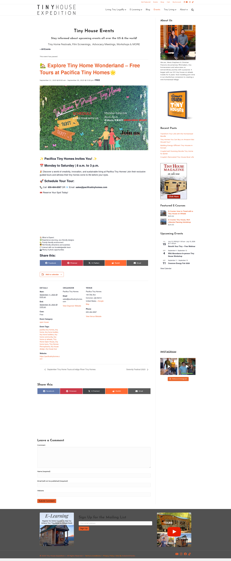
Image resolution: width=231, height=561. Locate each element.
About (183, 10)
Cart (168, 2)
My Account (177, 2)
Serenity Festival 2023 (136, 369)
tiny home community (48, 335)
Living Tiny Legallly (114, 10)
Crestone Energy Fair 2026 (179, 263)
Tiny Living (169, 10)
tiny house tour (51, 349)
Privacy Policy (108, 556)
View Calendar (165, 268)
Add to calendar (52, 274)
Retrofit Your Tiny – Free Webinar (181, 246)
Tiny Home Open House (48, 340)
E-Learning (135, 10)
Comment (41, 445)
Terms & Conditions (93, 556)
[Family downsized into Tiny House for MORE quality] (168, 366)
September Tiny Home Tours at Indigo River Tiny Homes (71, 369)
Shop (162, 2)
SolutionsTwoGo (128, 556)
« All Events (45, 49)
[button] (177, 554)
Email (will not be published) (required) (52, 481)
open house (44, 322)
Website (40, 491)
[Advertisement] (94, 214)
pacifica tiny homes (47, 329)
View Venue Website (93, 316)
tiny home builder (51, 332)
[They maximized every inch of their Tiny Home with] (187, 366)
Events (155, 2)
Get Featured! (146, 2)
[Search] (191, 10)
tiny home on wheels (48, 338)
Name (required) (43, 471)
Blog (148, 10)
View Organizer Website (72, 306)
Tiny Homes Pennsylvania (49, 345)
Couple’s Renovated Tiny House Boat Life (177, 157)
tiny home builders (47, 334)
